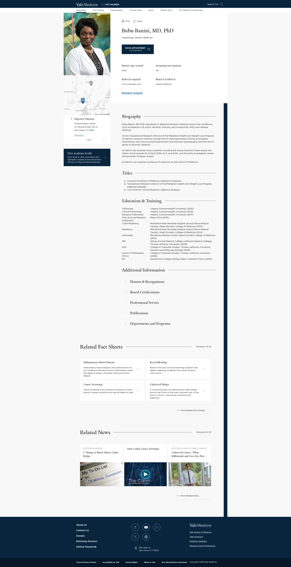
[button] (169, 281)
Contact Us (82, 530)
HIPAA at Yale (149, 562)
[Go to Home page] (87, 5)
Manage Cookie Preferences (202, 546)
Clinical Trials (136, 10)
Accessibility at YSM (111, 562)
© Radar (95, 114)
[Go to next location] (75, 140)
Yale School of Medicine (200, 532)
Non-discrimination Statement (174, 562)
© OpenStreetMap (104, 114)
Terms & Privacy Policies (86, 562)
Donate (80, 536)
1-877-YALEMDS (112, 5)
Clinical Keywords (86, 547)
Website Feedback (198, 541)
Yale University (196, 537)
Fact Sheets (98, 10)
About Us (81, 525)
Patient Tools (166, 10)
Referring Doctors (86, 541)
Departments (117, 10)
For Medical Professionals (191, 10)
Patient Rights (131, 562)
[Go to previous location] (102, 140)
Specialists (81, 10)
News (151, 10)
